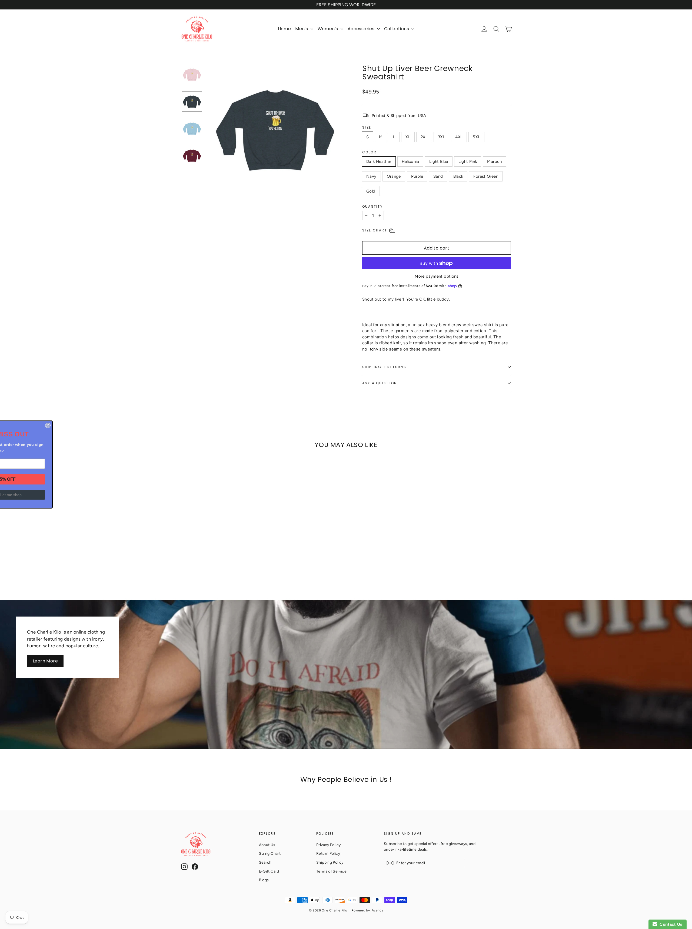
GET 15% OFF (51, 479)
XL (407, 136)
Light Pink (467, 161)
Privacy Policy (328, 845)
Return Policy (328, 853)
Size (366, 127)
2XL (424, 136)
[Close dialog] (98, 425)
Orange (394, 176)
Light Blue (438, 161)
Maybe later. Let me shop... (51, 495)
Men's (302, 29)
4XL (459, 136)
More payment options (436, 276)
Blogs (264, 880)
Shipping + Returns (384, 367)
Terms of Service (331, 871)
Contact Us (670, 924)
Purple (417, 176)
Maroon (494, 161)
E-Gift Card (269, 871)
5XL (476, 136)
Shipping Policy (330, 862)
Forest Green (485, 176)
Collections (397, 29)
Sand (438, 176)
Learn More (45, 661)
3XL (441, 136)
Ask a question (379, 383)
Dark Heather (378, 161)
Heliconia (410, 161)
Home (284, 29)
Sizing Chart (270, 853)
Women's (328, 29)
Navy (371, 176)
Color (369, 152)
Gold (370, 191)
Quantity (372, 206)
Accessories (362, 29)
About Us (267, 845)
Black (458, 176)
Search (265, 862)
